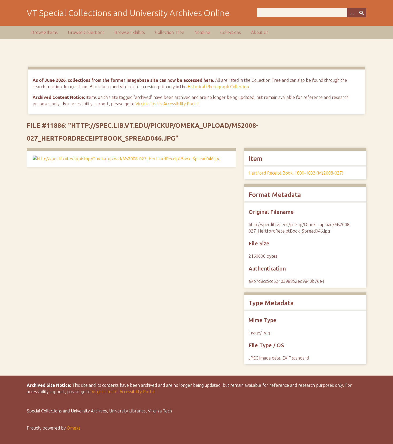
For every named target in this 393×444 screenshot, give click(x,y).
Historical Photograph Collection (218, 86)
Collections (230, 32)
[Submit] (361, 12)
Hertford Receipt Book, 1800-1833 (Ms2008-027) (296, 173)
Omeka (73, 428)
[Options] (352, 12)
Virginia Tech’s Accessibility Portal (123, 391)
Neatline (202, 32)
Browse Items (44, 32)
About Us (259, 32)
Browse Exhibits (129, 32)
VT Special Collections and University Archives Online (128, 13)
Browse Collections (86, 32)
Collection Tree (169, 32)
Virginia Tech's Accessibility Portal (167, 103)
